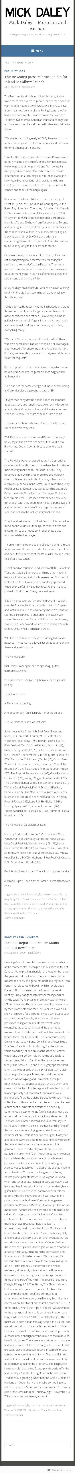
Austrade (18, 894)
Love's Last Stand (34, 904)
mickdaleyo (28, 87)
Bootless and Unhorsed (21, 937)
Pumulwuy (52, 904)
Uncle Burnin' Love (52, 1410)
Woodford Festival (27, 913)
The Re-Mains (31, 1410)
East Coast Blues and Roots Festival (37, 899)
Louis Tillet (16, 904)
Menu (40, 50)
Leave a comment (14, 918)
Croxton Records (52, 894)
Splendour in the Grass (26, 908)
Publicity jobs (14, 71)
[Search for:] (37, 1445)
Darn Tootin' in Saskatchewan (48, 1405)
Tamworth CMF (49, 908)
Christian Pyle (33, 894)
